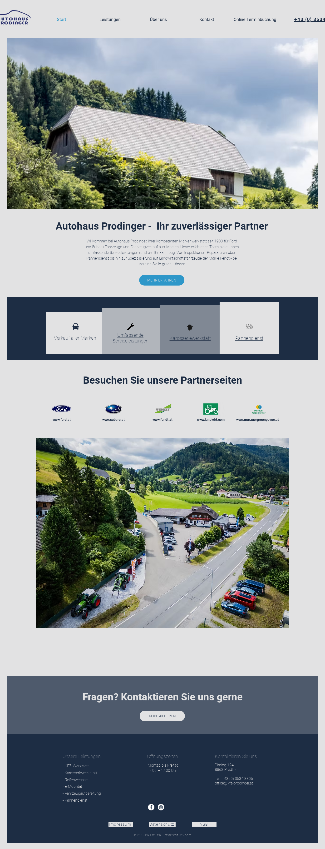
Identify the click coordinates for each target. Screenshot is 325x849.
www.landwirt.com (211, 420)
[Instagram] (161, 807)
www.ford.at (62, 420)
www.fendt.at (162, 420)
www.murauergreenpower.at (257, 420)
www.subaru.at (113, 420)
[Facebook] (151, 807)
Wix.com (185, 835)
